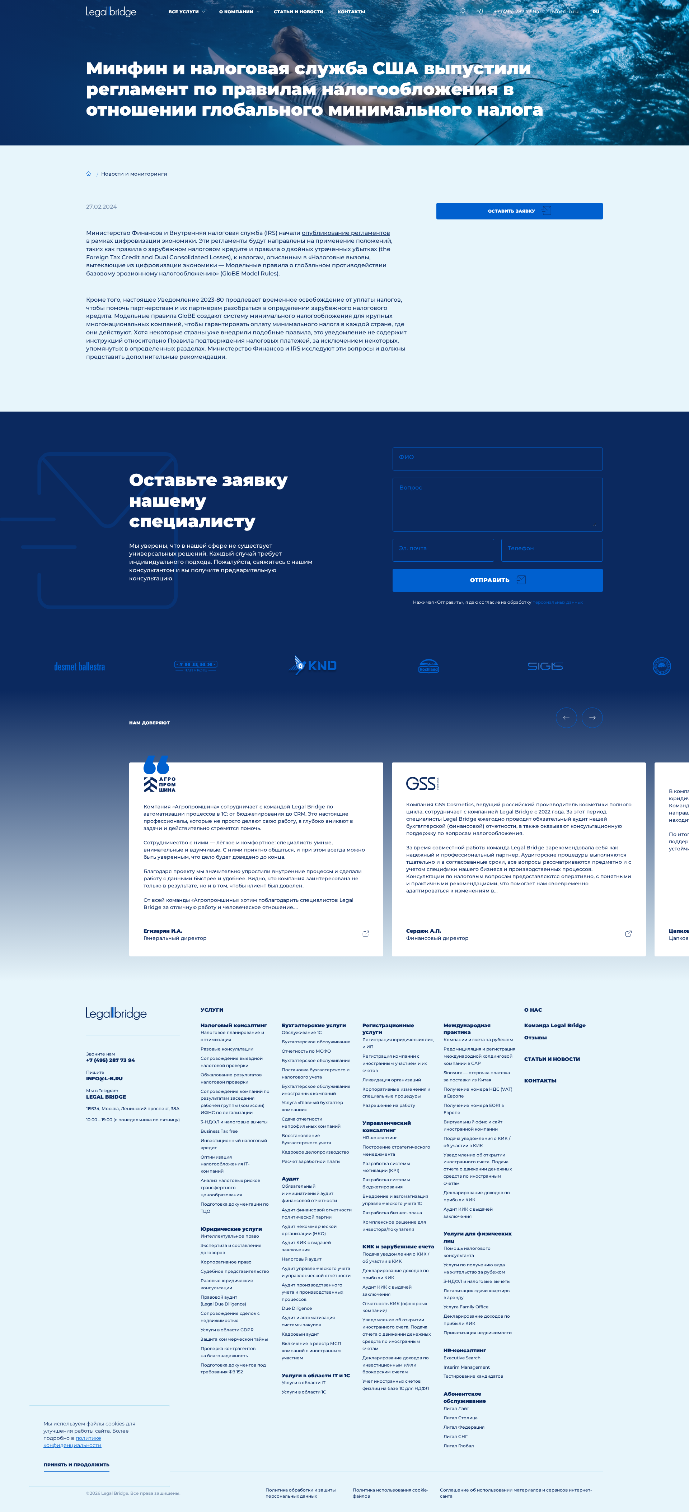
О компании (236, 11)
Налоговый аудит (302, 1259)
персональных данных (558, 602)
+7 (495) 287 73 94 (516, 11)
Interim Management (467, 1367)
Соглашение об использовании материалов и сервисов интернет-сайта (516, 1493)
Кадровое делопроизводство (315, 1152)
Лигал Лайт (456, 1408)
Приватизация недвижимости (478, 1332)
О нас (533, 1010)
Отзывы (535, 1037)
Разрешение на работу (388, 1105)
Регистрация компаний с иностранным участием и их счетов (394, 1063)
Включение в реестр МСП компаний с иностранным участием (311, 1350)
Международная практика (467, 1029)
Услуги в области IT (303, 1382)
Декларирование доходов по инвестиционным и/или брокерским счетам (395, 1365)
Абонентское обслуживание (465, 1397)
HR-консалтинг (379, 1137)
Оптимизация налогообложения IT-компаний (225, 1164)
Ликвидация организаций (391, 1079)
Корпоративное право (226, 1262)
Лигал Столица (461, 1417)
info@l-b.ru (564, 11)
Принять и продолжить (76, 1464)
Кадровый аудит (300, 1334)
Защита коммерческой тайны (234, 1339)
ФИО (406, 457)
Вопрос (410, 487)
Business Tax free (219, 1131)
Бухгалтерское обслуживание (316, 1041)
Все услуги (184, 11)
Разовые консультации (227, 1049)
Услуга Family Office (466, 1306)
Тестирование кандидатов (473, 1376)
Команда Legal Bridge (555, 1025)
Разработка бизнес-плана (392, 1212)
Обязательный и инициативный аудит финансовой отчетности (309, 1193)
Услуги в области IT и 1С (316, 1375)
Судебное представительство (235, 1271)
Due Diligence (297, 1308)
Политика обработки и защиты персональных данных (301, 1493)
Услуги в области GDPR (227, 1329)
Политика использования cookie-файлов (390, 1493)
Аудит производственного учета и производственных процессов (312, 1292)
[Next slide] (592, 718)
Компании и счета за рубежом (478, 1039)
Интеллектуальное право (230, 1236)
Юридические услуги (231, 1229)
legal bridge (106, 1097)
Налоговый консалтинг (234, 1025)
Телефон (521, 548)
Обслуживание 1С (302, 1032)
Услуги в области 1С (304, 1392)
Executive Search (462, 1357)
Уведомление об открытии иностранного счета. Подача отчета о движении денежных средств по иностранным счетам (396, 1334)
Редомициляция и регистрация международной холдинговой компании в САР (479, 1056)
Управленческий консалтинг (386, 1126)
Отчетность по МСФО (306, 1051)
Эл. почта (413, 548)
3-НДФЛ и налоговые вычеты (234, 1121)
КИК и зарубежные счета (398, 1246)
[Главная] (88, 173)
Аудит (290, 1178)
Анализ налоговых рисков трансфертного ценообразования (230, 1187)
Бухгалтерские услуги (314, 1025)
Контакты (351, 11)
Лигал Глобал (459, 1445)
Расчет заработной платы (311, 1161)
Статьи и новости (298, 11)
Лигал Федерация (464, 1427)
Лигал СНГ (456, 1436)
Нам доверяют (149, 722)
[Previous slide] (566, 718)
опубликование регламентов (346, 232)
